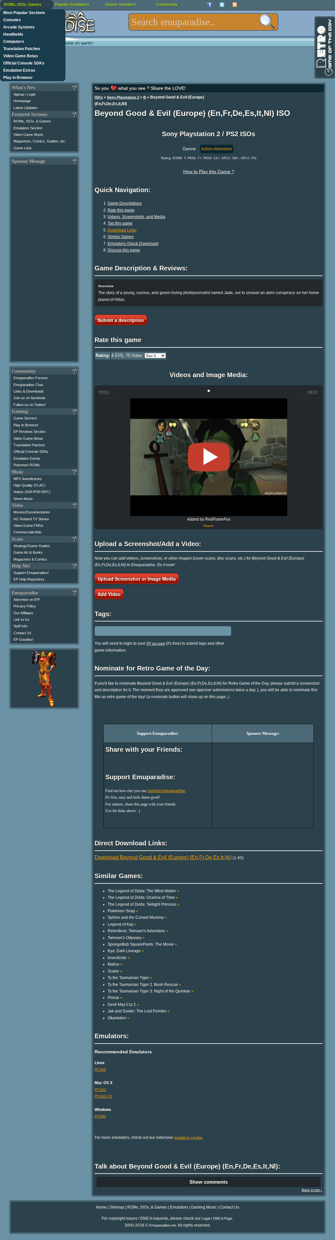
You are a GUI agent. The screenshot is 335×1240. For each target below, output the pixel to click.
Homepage (22, 101)
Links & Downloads (28, 391)
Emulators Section (27, 128)
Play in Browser (18, 77)
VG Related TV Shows (31, 519)
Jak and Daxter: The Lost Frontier (139, 1011)
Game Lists (22, 148)
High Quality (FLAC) (29, 485)
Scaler (115, 971)
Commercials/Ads (27, 532)
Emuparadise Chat (28, 385)
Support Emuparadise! (31, 573)
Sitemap (117, 1207)
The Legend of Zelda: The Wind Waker (143, 891)
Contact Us (22, 633)
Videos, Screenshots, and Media (136, 216)
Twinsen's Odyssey (126, 937)
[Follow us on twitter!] (222, 4)
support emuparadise (166, 790)
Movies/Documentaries (31, 512)
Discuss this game (124, 250)
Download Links (122, 230)
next (313, 392)
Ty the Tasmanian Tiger (130, 977)
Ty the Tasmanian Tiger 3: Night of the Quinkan (151, 991)
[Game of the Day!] (324, 47)
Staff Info (20, 626)
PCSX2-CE (103, 1096)
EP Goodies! (23, 639)
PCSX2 (100, 1069)
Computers (13, 41)
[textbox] (203, 22)
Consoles (12, 20)
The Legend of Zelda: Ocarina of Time (143, 897)
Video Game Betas (20, 56)
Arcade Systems (19, 27)
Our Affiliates (23, 613)
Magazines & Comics (30, 559)
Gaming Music (204, 1207)
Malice (115, 964)
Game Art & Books (28, 552)
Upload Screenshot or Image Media (136, 578)
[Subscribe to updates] (234, 4)
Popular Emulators (72, 4)
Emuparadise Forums (30, 378)
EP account (156, 643)
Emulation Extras (19, 70)
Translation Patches (21, 48)
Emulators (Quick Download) (133, 243)
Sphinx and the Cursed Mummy (137, 917)
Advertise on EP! (26, 599)
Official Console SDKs (23, 63)
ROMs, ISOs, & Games (32, 121)
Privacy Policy (24, 606)
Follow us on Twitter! (29, 405)
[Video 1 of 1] (209, 457)
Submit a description (120, 320)
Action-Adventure (216, 149)
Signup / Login (24, 94)
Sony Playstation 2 (123, 97)
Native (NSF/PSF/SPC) (31, 492)
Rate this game (121, 210)
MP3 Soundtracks (27, 479)
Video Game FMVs (28, 525)
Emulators (179, 1207)
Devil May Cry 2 (123, 1004)
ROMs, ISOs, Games (23, 4)
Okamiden (118, 1018)
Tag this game (120, 223)
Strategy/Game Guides (31, 546)
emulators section (188, 1137)
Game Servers (25, 418)
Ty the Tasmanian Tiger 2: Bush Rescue (144, 984)
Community (167, 4)
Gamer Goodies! (120, 4)
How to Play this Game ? (208, 171)
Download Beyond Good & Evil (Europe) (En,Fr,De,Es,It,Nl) (163, 857)
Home (101, 1207)
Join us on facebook (29, 398)
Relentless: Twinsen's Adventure (138, 931)
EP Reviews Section (29, 432)
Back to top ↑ (312, 1190)
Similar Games (121, 236)
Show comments (208, 1182)
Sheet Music (23, 499)
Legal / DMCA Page (217, 1218)
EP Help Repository (28, 579)
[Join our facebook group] (209, 4)
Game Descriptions (125, 203)
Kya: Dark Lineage (126, 951)
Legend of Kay (122, 924)
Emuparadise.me (162, 1225)
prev (104, 392)
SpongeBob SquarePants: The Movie (142, 944)
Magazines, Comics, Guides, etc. (39, 141)
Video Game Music (28, 135)
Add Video (109, 594)
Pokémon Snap (123, 911)
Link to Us (21, 619)
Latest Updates (25, 108)
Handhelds (13, 34)
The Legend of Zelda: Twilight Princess (144, 904)
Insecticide (119, 957)
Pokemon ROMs (26, 465)
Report (208, 525)
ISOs (99, 97)
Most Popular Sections (24, 12)
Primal (115, 997)
